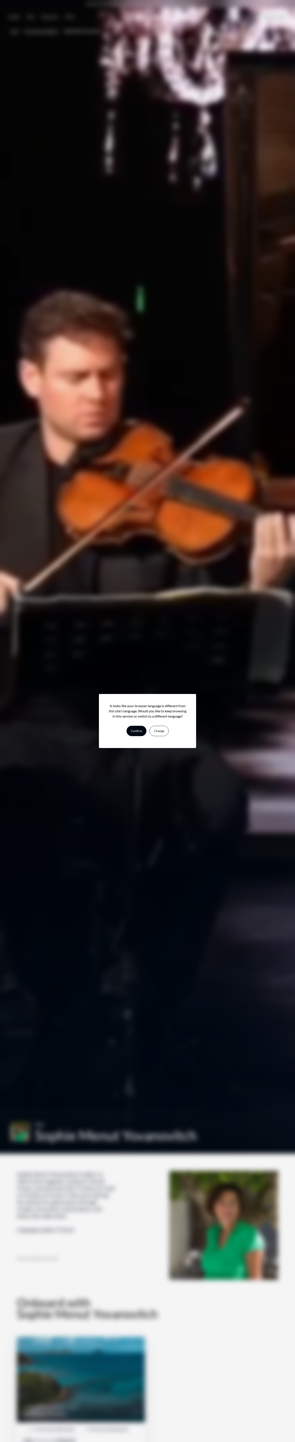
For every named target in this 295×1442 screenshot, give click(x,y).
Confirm (136, 731)
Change (159, 731)
